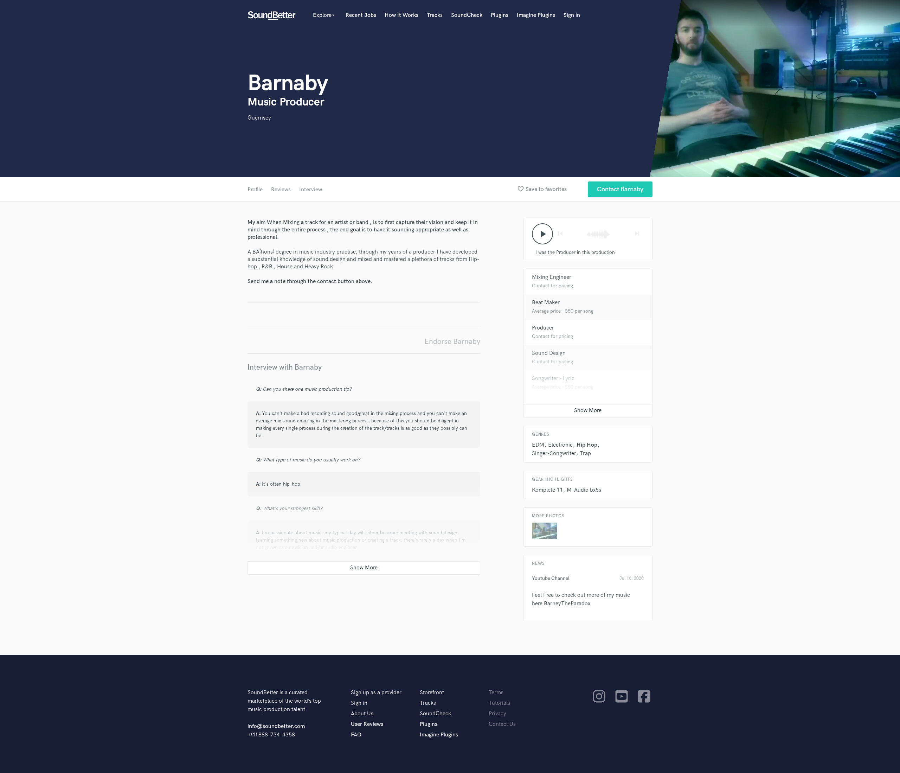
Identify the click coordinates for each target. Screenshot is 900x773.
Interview (310, 189)
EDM (538, 445)
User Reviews (367, 724)
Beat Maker (546, 302)
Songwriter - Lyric (553, 378)
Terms (496, 692)
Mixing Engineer (551, 277)
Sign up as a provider (376, 692)
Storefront (432, 692)
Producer (543, 328)
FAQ (356, 735)
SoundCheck (466, 15)
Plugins (499, 15)
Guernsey (259, 118)
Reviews (281, 189)
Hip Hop (587, 445)
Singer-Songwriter (554, 453)
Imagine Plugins (536, 15)
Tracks (435, 15)
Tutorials (499, 703)
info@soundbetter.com (276, 726)
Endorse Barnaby (452, 341)
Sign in (572, 15)
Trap (585, 453)
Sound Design (549, 353)
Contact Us (502, 724)
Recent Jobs (361, 15)
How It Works (401, 15)
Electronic (560, 445)
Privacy (497, 713)
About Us (362, 713)
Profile (255, 189)
